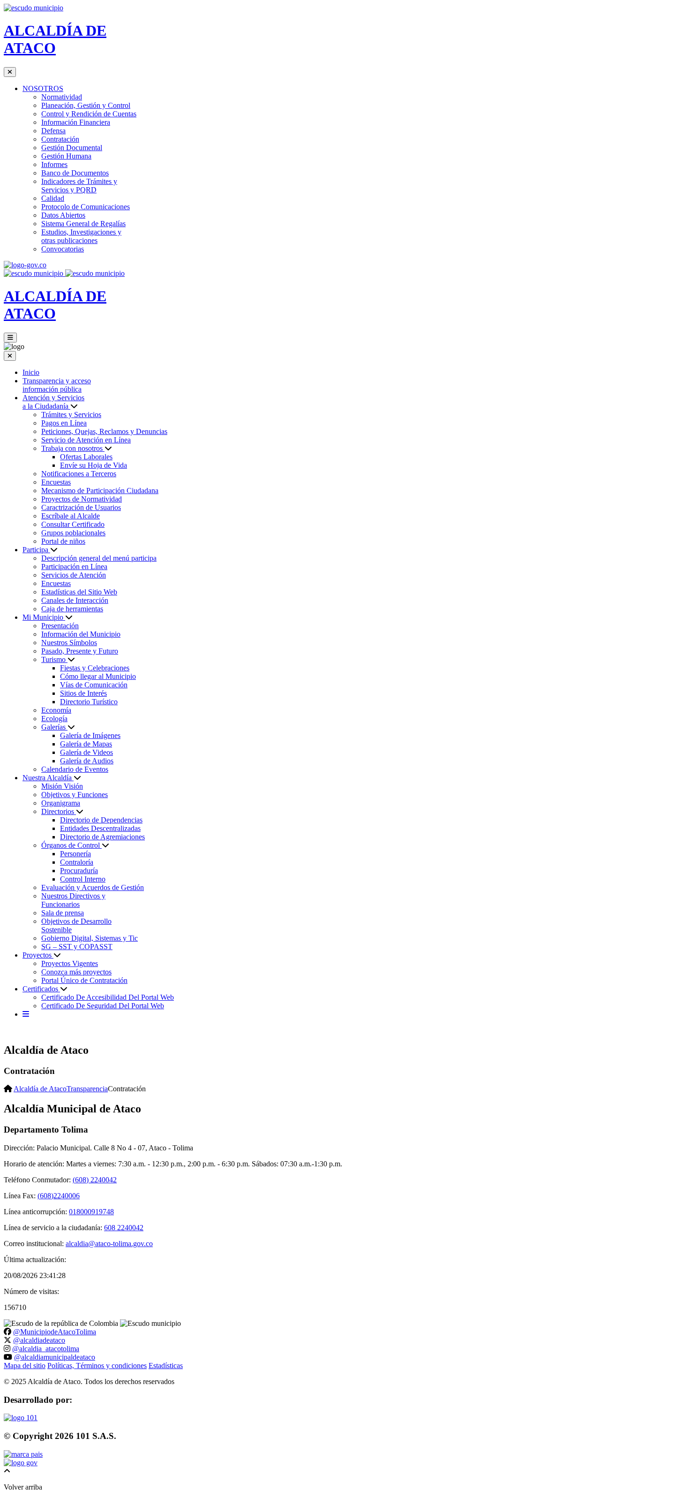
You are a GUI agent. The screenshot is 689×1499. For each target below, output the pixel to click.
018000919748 (91, 1212)
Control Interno (82, 879)
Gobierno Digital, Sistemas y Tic (89, 938)
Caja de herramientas (72, 609)
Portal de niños (63, 541)
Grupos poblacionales (73, 533)
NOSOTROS (42, 88)
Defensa (53, 131)
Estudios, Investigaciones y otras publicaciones (81, 236)
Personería (75, 854)
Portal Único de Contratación (84, 980)
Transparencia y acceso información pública (56, 385)
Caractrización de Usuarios (81, 507)
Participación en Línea (74, 567)
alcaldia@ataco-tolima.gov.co (109, 1244)
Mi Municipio (43, 617)
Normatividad (61, 97)
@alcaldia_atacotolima (45, 1349)
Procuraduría (79, 871)
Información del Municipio (80, 634)
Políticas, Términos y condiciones (97, 1366)
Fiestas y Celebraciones (94, 668)
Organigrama (60, 803)
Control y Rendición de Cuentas (88, 114)
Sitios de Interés (83, 693)
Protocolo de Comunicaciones (85, 207)
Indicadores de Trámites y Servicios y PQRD (79, 185)
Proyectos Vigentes (69, 963)
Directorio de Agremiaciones (102, 837)
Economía (56, 710)
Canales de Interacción (74, 600)
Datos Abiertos (63, 215)
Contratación (60, 139)
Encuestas (56, 482)
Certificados (41, 989)
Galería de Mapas (86, 744)
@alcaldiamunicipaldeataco (54, 1357)
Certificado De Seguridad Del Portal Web (102, 1006)
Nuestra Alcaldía (48, 778)
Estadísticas (166, 1366)
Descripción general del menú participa (99, 558)
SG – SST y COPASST (76, 947)
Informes (54, 164)
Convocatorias (62, 249)
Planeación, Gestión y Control (85, 105)
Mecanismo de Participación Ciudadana (99, 491)
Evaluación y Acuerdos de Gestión (92, 887)
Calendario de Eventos (74, 769)
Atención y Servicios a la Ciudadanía (53, 402)
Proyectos (37, 955)
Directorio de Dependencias (101, 820)
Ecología (54, 719)
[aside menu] (25, 1014)
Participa (36, 550)
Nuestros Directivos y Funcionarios (73, 900)
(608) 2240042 (95, 1180)
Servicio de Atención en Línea (86, 440)
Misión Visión (62, 786)
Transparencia (87, 1089)
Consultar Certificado (73, 524)
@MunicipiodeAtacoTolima (54, 1332)
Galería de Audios (86, 761)
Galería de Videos (86, 752)
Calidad (52, 198)
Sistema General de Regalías (83, 224)
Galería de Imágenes (90, 735)
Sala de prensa (62, 913)
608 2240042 (123, 1228)
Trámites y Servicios (71, 415)
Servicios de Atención (73, 575)
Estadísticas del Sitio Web (79, 592)
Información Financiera (75, 122)
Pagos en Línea (64, 423)
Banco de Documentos (75, 173)
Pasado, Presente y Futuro (79, 651)
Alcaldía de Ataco (40, 1089)
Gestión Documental (71, 148)
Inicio (30, 372)
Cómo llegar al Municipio (98, 676)
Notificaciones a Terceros (78, 474)
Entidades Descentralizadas (100, 828)
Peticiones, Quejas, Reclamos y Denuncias (104, 431)
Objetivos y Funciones (74, 795)
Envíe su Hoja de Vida (93, 465)
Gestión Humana (66, 156)
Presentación (60, 626)
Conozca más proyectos (76, 972)
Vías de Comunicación (93, 685)
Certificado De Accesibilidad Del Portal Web (107, 997)
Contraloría (76, 862)
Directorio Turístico (89, 702)
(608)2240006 (58, 1196)
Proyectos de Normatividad (81, 499)
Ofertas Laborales (86, 457)
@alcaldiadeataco (39, 1340)
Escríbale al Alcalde (70, 516)
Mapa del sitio (24, 1366)
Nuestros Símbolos (69, 643)
